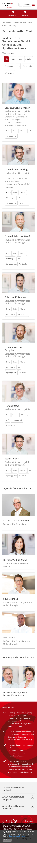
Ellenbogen (10, 198)
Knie (15, 131)
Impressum (29, 821)
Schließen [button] (7, 840)
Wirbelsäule (23, 203)
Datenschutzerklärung (17, 836)
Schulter (23, 131)
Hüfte (8, 131)
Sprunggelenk (11, 136)
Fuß (29, 131)
